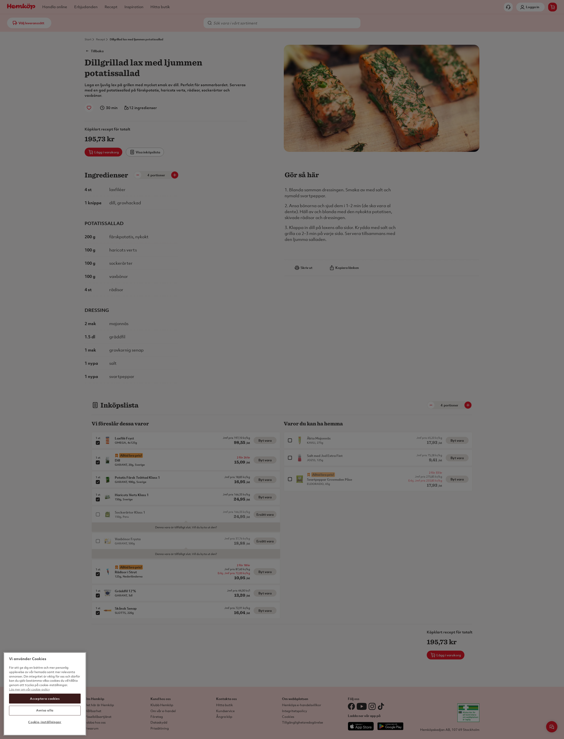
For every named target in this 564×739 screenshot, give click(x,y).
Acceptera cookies (44, 698)
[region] (45, 693)
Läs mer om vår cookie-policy (29, 689)
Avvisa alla (45, 710)
